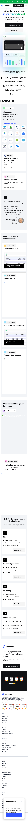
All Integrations (6, 731)
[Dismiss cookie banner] (21, 801)
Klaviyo (4, 763)
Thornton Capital (6, 774)
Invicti (3, 787)
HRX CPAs (4, 783)
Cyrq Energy (5, 767)
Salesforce (5, 716)
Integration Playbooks (7, 733)
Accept (14, 814)
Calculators (5, 749)
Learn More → (18, 550)
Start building (8, 168)
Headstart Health (6, 772)
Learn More (22, 1)
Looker (4, 727)
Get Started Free (18, 5)
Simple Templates (6, 747)
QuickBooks (5, 722)
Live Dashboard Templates (9, 745)
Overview (4, 741)
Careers (4, 797)
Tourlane (4, 785)
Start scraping (9, 187)
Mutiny (4, 765)
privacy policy (13, 812)
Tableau (4, 729)
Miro (3, 761)
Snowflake (5, 725)
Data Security (5, 751)
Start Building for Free (14, 25)
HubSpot (4, 718)
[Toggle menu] (26, 6)
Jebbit (4, 776)
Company (4, 794)
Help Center (5, 754)
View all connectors (9, 123)
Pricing (4, 743)
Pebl (3, 778)
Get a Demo (14, 30)
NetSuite (4, 720)
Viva (3, 781)
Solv (3, 770)
